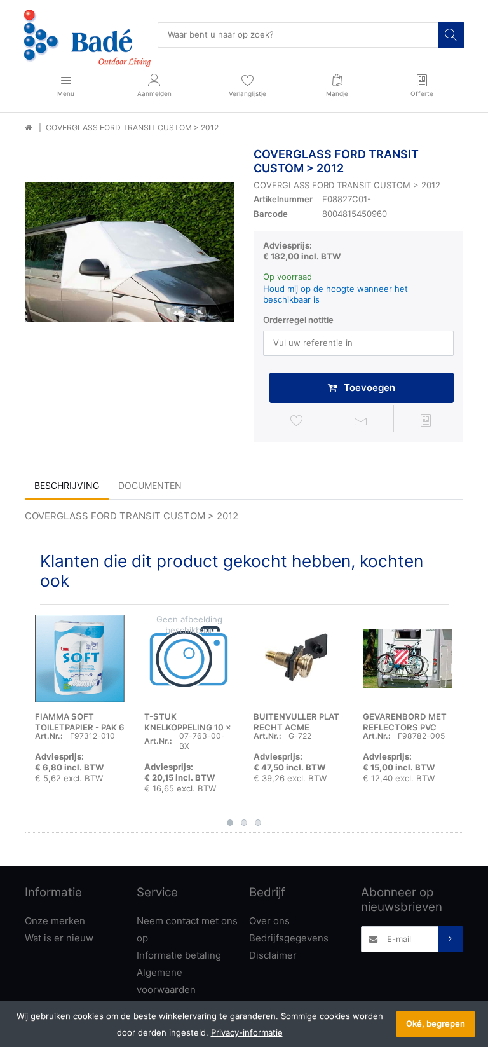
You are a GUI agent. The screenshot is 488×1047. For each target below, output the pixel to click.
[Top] (28, 127)
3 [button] (258, 822)
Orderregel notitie (298, 320)
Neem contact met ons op (187, 929)
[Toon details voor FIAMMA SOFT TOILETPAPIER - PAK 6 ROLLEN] (80, 659)
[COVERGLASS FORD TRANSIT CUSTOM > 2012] (129, 252)
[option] (129, 252)
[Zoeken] (451, 35)
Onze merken (55, 921)
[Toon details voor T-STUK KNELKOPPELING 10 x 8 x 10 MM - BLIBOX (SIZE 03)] (189, 659)
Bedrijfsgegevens (289, 938)
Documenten (150, 485)
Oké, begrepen (435, 1023)
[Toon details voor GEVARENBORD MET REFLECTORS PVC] (407, 659)
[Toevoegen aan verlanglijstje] (296, 421)
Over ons (269, 921)
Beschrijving (66, 485)
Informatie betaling (179, 955)
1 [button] (230, 822)
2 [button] (244, 822)
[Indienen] (450, 939)
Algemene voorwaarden (166, 981)
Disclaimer (273, 955)
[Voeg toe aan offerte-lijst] (425, 421)
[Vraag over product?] (361, 421)
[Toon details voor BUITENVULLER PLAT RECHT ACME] (298, 659)
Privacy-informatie (247, 1032)
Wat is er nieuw (59, 938)
